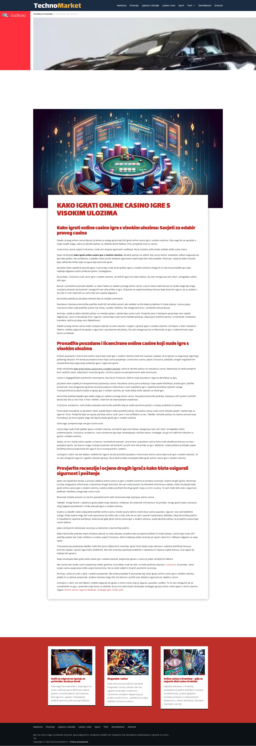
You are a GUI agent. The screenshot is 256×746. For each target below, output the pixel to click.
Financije (134, 5)
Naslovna (121, 5)
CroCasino (171, 564)
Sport (181, 5)
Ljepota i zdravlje (150, 5)
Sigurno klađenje (87, 589)
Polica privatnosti (79, 741)
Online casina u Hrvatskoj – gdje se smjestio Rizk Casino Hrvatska (183, 680)
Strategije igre (104, 589)
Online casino (71, 589)
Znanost (219, 5)
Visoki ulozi (117, 589)
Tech (189, 5)
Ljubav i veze (168, 5)
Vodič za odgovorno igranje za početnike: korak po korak (68, 680)
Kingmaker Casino (117, 679)
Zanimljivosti (204, 5)
